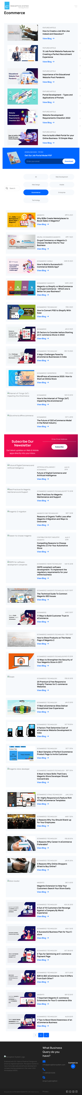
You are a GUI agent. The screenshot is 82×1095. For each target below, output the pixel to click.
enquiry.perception (50, 1081)
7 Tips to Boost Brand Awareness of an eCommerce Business (54, 1021)
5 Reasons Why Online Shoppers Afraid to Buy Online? (52, 865)
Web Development (62, 177)
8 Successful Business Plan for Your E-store (54, 933)
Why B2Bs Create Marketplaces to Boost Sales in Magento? (53, 219)
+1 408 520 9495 (49, 1073)
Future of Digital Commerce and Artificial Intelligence (51, 474)
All (36, 177)
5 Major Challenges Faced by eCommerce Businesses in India (52, 355)
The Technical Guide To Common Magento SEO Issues (52, 595)
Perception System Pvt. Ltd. (22, 1092)
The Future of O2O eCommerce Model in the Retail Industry (54, 421)
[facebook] (67, 1091)
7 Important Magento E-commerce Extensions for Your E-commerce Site (54, 999)
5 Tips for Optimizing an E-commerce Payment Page (54, 955)
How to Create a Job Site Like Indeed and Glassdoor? (56, 32)
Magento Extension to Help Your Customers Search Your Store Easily (53, 887)
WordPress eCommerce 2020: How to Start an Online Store (54, 377)
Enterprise (61, 192)
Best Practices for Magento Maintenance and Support (49, 495)
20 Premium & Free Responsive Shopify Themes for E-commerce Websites (52, 684)
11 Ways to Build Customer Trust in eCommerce (53, 617)
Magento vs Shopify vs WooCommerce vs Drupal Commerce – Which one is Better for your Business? (55, 289)
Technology (36, 200)
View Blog (47, 38)
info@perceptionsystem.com (54, 1064)
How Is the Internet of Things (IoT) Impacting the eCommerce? (53, 399)
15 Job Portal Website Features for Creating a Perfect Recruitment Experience (58, 54)
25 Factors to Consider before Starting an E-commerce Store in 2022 (55, 333)
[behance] (73, 1091)
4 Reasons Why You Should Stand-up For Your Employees (54, 821)
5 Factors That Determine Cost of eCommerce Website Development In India (54, 730)
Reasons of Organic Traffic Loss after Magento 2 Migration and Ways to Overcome (54, 519)
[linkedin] (76, 1091)
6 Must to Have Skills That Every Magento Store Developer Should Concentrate (52, 776)
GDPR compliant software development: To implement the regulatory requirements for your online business (52, 571)
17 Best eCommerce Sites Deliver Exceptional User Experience (52, 707)
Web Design (36, 185)
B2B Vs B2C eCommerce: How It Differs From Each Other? (55, 977)
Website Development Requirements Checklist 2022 (56, 116)
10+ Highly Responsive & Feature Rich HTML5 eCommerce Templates (54, 799)
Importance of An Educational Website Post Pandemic (56, 76)
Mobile (62, 185)
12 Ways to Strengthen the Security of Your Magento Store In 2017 (54, 661)
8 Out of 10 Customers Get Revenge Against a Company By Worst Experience (53, 910)
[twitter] (70, 1091)
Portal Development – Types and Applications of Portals (58, 96)
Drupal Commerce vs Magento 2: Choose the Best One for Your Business (52, 243)
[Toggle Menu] (75, 6)
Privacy (45, 1091)
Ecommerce (36, 192)
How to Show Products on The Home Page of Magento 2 (54, 639)
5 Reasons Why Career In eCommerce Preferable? (54, 843)
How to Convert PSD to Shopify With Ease (54, 311)
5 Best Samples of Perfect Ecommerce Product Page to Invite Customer (55, 753)
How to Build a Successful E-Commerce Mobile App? (50, 265)
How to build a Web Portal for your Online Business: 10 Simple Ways (58, 136)
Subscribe (59, 447)
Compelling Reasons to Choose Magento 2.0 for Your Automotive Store (52, 545)
